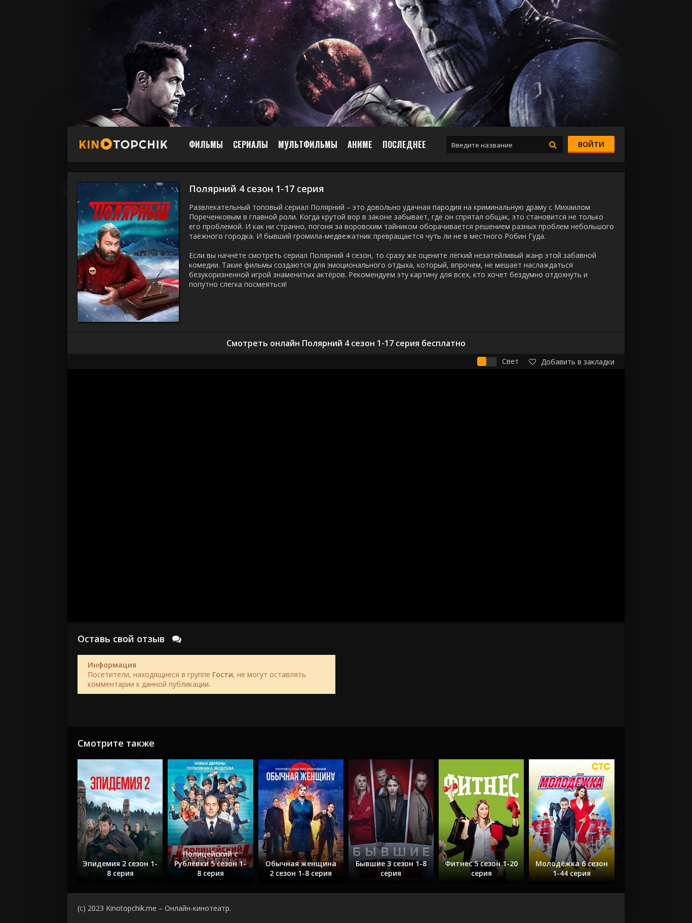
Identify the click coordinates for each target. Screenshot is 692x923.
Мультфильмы (307, 144)
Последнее (404, 144)
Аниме (360, 144)
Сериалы (250, 144)
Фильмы (206, 144)
